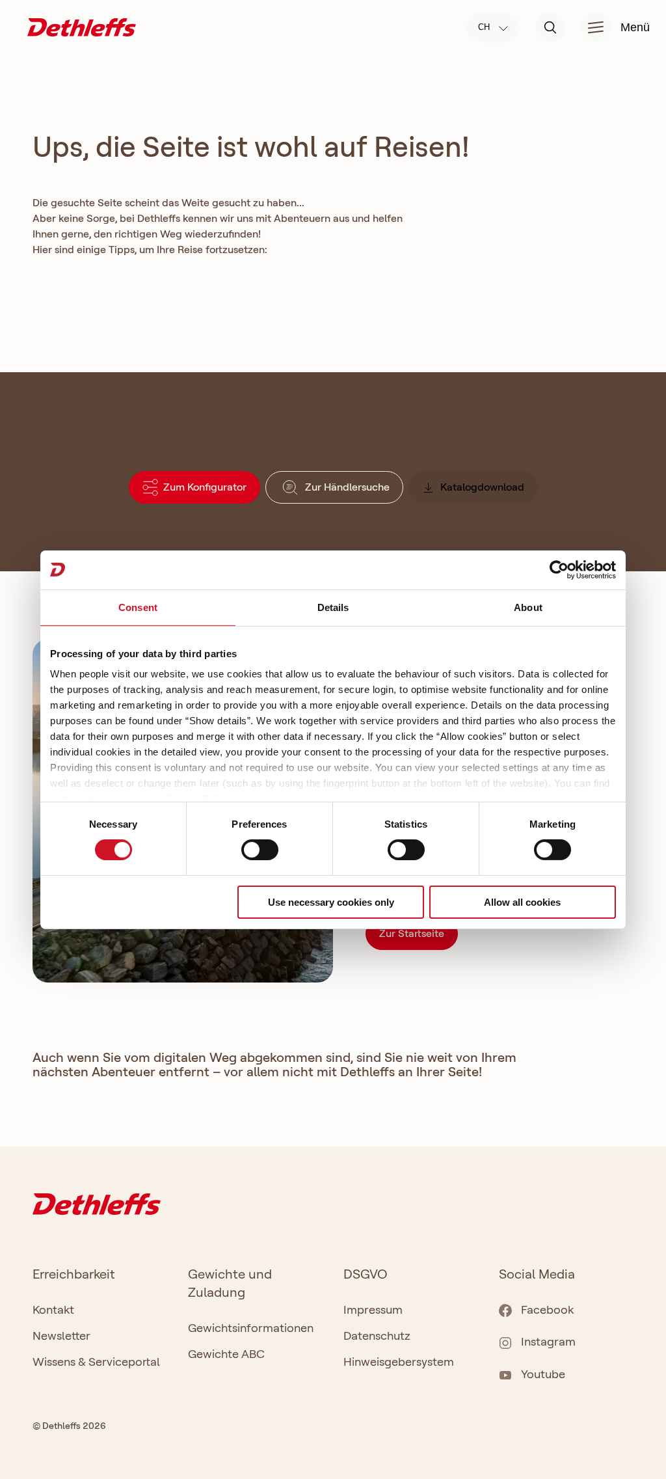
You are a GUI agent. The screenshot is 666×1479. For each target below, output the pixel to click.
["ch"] (81, 26)
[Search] (550, 27)
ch (485, 27)
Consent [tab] (137, 606)
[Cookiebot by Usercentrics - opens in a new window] (559, 569)
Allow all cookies (522, 902)
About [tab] (528, 606)
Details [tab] (333, 606)
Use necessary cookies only (331, 902)
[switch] (259, 849)
